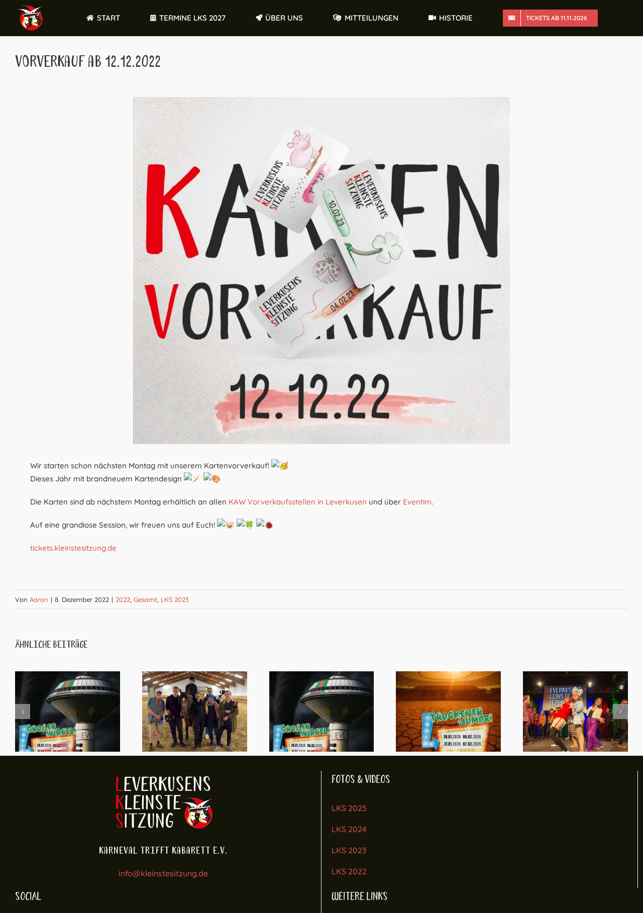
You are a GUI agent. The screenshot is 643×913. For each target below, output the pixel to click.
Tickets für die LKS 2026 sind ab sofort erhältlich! (449, 711)
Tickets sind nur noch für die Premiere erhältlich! (67, 711)
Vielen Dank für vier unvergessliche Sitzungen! (575, 711)
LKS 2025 (349, 808)
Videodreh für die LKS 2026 (194, 711)
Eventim (417, 501)
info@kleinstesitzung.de (163, 873)
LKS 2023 (175, 599)
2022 (123, 599)
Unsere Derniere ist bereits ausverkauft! (321, 711)
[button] (22, 711)
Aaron (39, 599)
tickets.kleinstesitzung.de (73, 548)
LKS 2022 (349, 871)
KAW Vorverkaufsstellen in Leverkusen (298, 501)
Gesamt (145, 599)
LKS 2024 (349, 829)
